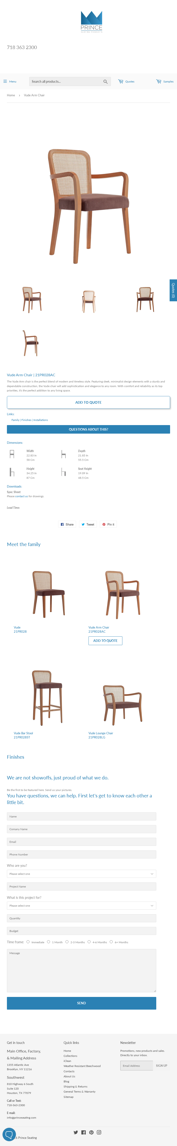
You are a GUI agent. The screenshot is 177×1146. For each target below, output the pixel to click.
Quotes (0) (173, 290)
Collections (70, 1056)
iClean (67, 1061)
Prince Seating (27, 1138)
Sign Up (161, 1065)
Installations (40, 420)
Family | (16, 420)
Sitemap (69, 1097)
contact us (21, 496)
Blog (66, 1081)
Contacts (69, 1071)
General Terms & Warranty (79, 1091)
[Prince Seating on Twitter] (76, 1133)
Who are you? (17, 865)
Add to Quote (88, 402)
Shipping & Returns (75, 1086)
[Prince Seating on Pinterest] (91, 1133)
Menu (12, 81)
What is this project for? (24, 897)
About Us (69, 1076)
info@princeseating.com (21, 1117)
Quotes (129, 81)
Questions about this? (88, 429)
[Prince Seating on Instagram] (99, 1133)
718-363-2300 (16, 1105)
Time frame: (16, 942)
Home (11, 95)
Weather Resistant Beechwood (82, 1066)
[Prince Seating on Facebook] (83, 1133)
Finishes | (27, 420)
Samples (168, 81)
